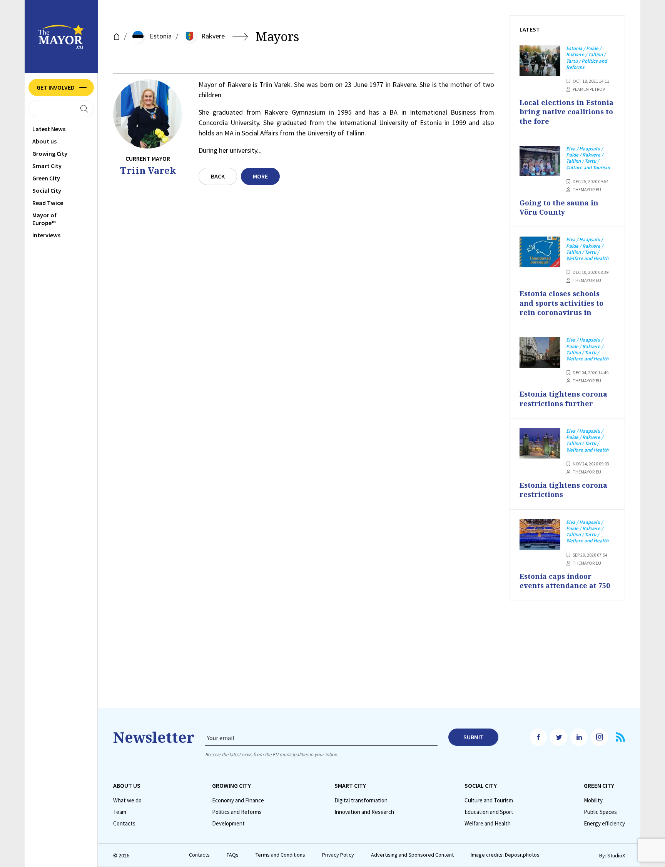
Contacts (124, 823)
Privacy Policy (338, 855)
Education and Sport (488, 812)
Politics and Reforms (237, 812)
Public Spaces (600, 812)
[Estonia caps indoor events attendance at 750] (540, 534)
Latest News (48, 129)
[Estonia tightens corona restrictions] (540, 443)
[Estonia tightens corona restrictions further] (540, 352)
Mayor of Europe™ (44, 219)
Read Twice (47, 203)
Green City (46, 178)
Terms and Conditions (280, 855)
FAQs (233, 855)
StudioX (616, 855)
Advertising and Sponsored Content (412, 855)
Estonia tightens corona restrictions (563, 489)
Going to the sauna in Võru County (559, 207)
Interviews (46, 235)
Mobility (593, 800)
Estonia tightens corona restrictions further (563, 398)
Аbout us (44, 141)
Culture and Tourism (488, 800)
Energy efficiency (604, 823)
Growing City (49, 153)
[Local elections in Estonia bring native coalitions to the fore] (540, 60)
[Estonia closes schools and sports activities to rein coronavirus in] (540, 252)
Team (119, 812)
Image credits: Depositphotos (505, 855)
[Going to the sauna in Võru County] (540, 161)
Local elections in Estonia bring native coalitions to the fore (566, 112)
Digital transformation (361, 800)
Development (228, 823)
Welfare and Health (487, 823)
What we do (127, 800)
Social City (46, 190)
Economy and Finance (238, 800)
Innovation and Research (364, 812)
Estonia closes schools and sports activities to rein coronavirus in (561, 303)
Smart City (47, 166)
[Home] (116, 36)
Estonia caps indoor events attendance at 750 (565, 581)
